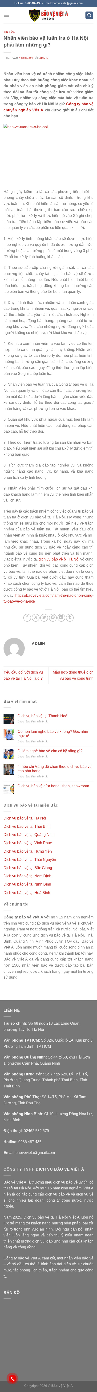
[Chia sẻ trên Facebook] (27, 618)
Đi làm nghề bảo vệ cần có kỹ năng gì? (50, 751)
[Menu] (6, 15)
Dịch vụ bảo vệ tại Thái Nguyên (30, 860)
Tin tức (9, 31)
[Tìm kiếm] (89, 15)
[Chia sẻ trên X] (36, 618)
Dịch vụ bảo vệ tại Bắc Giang (28, 868)
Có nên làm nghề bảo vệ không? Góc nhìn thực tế (53, 733)
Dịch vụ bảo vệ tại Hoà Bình (27, 893)
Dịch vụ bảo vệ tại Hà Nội (25, 818)
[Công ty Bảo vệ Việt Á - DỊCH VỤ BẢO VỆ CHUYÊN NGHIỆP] (49, 15)
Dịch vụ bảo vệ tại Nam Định (27, 876)
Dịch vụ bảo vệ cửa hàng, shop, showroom (53, 786)
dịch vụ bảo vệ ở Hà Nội (59, 559)
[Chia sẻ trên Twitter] (44, 618)
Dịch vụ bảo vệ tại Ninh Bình (27, 884)
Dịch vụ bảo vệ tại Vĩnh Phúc (28, 843)
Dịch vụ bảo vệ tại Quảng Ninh (29, 835)
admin (43, 58)
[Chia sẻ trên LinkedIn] (61, 618)
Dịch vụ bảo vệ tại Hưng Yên (28, 851)
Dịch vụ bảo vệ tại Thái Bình (27, 826)
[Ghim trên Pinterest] (53, 618)
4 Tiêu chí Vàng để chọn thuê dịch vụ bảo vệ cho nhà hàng (55, 769)
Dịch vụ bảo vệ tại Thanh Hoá (42, 716)
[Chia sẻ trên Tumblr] (70, 618)
